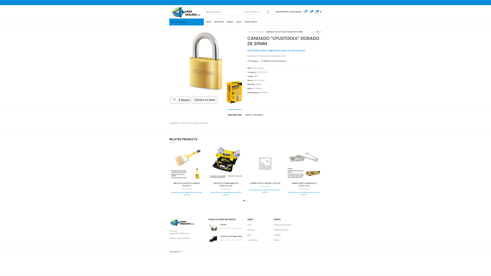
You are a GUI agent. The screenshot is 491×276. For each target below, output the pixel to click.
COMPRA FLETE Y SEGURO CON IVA (265, 183)
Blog (249, 235)
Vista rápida (202, 155)
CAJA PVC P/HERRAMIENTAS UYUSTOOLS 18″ (225, 184)
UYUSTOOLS (259, 32)
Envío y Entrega (254, 114)
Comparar (254, 61)
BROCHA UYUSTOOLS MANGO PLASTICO (187, 184)
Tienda (276, 240)
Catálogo (277, 235)
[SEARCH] (268, 12)
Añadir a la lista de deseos (275, 61)
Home (249, 32)
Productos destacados (283, 225)
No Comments (237, 228)
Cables (223, 224)
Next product (320, 32)
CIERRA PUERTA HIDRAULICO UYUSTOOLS (304, 184)
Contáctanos (252, 240)
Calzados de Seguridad (231, 236)
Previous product (315, 32)
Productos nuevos (281, 230)
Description (234, 114)
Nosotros (251, 230)
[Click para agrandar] (174, 99)
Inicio (249, 225)
